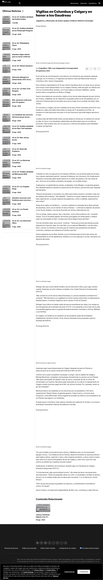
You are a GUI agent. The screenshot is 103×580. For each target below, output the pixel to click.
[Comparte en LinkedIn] (95, 68)
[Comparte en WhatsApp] (87, 68)
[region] (51, 571)
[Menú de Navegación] (99, 3)
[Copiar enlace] (99, 68)
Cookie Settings (28, 572)
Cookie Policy (51, 570)
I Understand (84, 571)
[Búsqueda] (20, 3)
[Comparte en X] (91, 68)
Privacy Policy (39, 570)
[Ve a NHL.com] (9, 3)
